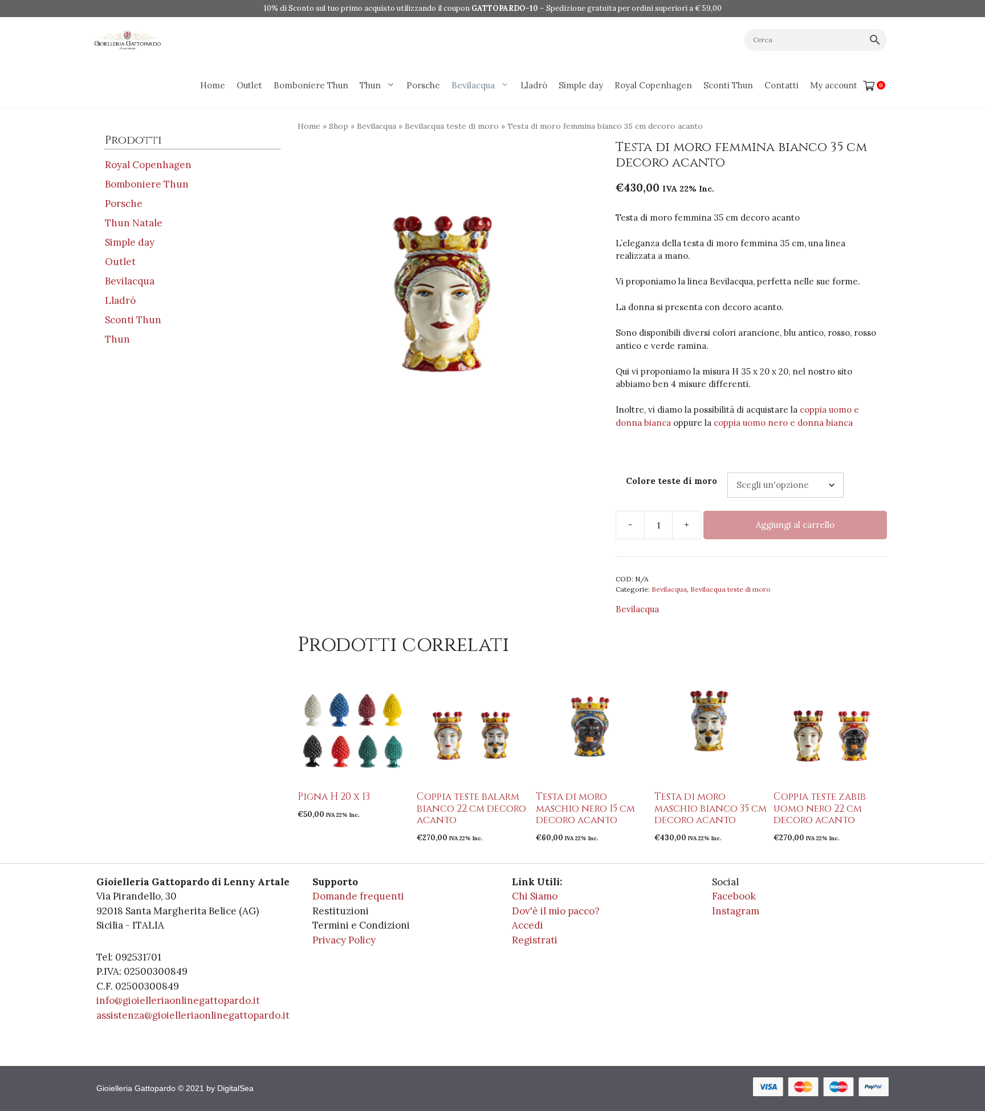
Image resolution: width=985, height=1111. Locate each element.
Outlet (249, 85)
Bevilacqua (473, 85)
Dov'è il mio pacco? (556, 911)
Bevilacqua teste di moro (452, 126)
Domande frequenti (358, 896)
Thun (370, 85)
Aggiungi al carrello (795, 524)
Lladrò (533, 85)
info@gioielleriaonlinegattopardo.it (178, 1000)
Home (212, 85)
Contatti (781, 85)
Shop (338, 126)
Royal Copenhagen (653, 85)
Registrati (534, 940)
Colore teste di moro (671, 480)
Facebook (734, 896)
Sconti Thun (728, 85)
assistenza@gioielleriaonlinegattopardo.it (193, 1015)
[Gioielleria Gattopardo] (127, 40)
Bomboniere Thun (311, 85)
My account (833, 85)
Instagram (735, 911)
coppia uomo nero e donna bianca (783, 422)
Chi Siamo (534, 896)
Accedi (527, 925)
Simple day (581, 85)
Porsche (423, 85)
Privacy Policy (344, 940)
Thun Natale (133, 223)
